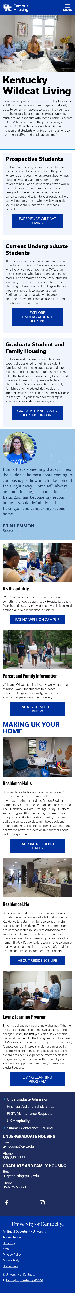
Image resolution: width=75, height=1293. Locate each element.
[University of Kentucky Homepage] (37, 1224)
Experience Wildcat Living (37, 221)
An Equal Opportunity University (24, 1231)
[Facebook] (7, 1203)
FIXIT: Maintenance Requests (29, 1114)
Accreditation (12, 1237)
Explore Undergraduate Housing (37, 317)
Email (6, 1248)
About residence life (37, 961)
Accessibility (11, 1260)
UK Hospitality (18, 1121)
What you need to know (37, 709)
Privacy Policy (12, 1254)
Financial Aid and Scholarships (30, 1106)
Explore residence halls (37, 846)
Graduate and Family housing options (37, 413)
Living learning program (37, 1079)
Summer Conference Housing (30, 1128)
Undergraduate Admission (27, 1099)
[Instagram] (42, 1203)
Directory (9, 1243)
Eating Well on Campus (37, 620)
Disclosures (10, 1266)
